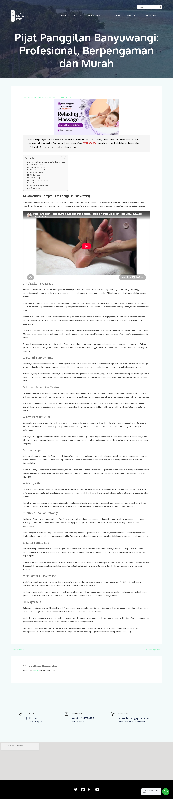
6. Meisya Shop (35, 178)
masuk (36, 670)
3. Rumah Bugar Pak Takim (39, 170)
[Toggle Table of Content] (62, 158)
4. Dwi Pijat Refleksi (36, 172)
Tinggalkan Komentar (32, 97)
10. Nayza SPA (35, 188)
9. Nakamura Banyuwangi (39, 185)
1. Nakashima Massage (37, 165)
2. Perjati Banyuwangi (37, 167)
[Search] (160, 7)
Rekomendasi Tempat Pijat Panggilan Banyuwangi (45, 162)
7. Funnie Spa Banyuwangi (39, 180)
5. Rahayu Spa (35, 175)
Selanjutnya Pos (154, 649)
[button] (94, 15)
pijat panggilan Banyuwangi (51, 143)
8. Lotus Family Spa (36, 183)
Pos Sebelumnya (19, 649)
